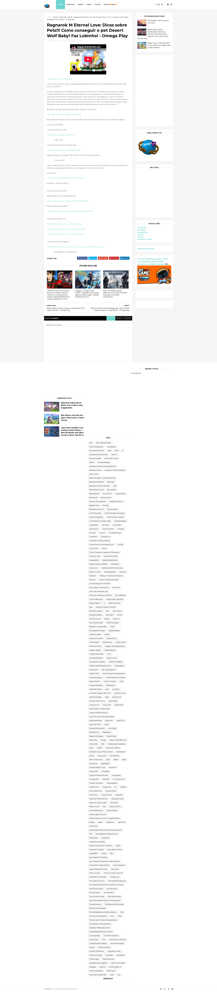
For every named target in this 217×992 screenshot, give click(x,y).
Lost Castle (112, 728)
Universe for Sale (114, 951)
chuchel (92, 533)
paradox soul (94, 787)
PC (116, 787)
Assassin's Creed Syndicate (115, 470)
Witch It (102, 967)
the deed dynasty (96, 889)
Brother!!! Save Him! (96, 509)
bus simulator (112, 509)
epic (107, 611)
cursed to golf (94, 556)
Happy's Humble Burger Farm (100, 666)
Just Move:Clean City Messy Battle (101, 716)
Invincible (115, 689)
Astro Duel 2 (93, 474)
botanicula (93, 497)
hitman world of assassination (114, 673)
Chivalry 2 (120, 529)
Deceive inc (93, 568)
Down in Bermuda (96, 599)
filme (112, 626)
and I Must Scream (111, 458)
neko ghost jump (95, 759)
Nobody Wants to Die (97, 767)
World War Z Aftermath (97, 975)
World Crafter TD (115, 967)
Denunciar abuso (145, 248)
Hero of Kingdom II (109, 670)
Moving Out (102, 756)
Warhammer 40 (108, 959)
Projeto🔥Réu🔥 (110, 4)
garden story (111, 638)
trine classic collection (117, 939)
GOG (109, 654)
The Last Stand (94, 892)
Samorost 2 (93, 826)
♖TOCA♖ (97, 4)
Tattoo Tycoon (94, 873)
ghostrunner (107, 642)
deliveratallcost (110, 572)
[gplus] (165, 989)
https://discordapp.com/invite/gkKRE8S (63, 150)
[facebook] (156, 4)
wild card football (118, 963)
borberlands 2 (120, 494)
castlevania (93, 525)
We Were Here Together (98, 963)
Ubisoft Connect (104, 947)
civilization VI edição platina (99, 540)
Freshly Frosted (95, 634)
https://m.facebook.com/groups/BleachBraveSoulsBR (70, 211)
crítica (104, 548)
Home (60, 4)
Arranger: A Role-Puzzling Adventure (102, 466)
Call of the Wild (95, 513)
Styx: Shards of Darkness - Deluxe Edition (104, 861)
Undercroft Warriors (96, 951)
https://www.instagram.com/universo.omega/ (66, 229)
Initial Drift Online (95, 689)
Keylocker (109, 720)
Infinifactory (110, 685)
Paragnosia (107, 787)
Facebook (141, 228)
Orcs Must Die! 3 (119, 779)
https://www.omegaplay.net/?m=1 (61, 135)
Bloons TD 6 (107, 494)
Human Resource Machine (115, 677)
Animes (80, 4)
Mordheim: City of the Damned (101, 752)
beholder (110, 482)
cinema (102, 533)
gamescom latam (96, 638)
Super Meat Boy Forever (98, 869)
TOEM (120, 916)
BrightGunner (94, 505)
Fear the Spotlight (96, 623)
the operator (109, 892)
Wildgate (92, 967)
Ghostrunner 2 (121, 642)
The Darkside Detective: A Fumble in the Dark (106, 885)
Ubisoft (91, 947)
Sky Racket (93, 838)
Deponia (122, 572)
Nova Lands (93, 771)
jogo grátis (107, 705)
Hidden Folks (94, 673)
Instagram (141, 230)
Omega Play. (94, 779)
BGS (115, 486)
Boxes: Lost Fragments (97, 501)
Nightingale (105, 763)
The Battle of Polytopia (97, 877)
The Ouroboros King (96, 896)
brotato (106, 505)
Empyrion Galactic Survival (106, 607)
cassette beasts (120, 521)
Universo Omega (144, 239)
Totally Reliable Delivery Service (101, 932)
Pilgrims (123, 787)
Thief (122, 912)
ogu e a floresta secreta (98, 775)
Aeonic (114, 454)
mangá (103, 740)
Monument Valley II (113, 748)
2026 (116, 450)
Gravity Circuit (112, 658)
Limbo (106, 724)
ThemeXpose (56, 989)
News (124, 759)
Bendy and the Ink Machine (99, 486)
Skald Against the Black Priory (107, 834)
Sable (100, 822)
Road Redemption (96, 810)
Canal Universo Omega (115, 517)
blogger (111, 318)
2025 (109, 450)
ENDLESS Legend (95, 611)
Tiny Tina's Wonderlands (98, 916)
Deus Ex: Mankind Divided (108, 580)
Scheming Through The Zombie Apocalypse (105, 830)
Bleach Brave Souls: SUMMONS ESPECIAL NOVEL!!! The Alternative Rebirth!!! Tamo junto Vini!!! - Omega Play (153, 34)
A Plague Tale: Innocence (98, 454)
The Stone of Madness (97, 908)
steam (103, 853)
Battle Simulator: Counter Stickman (102, 478)
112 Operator (111, 447)
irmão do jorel (119, 693)
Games (88, 4)
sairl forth (121, 822)
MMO (91, 748)
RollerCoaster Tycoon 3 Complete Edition (104, 818)
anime (91, 462)
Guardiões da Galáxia (97, 662)
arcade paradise (104, 462)
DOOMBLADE (120, 595)
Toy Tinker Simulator (111, 935)
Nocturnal (112, 767)
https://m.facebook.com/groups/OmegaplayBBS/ (68, 201)
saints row (110, 822)
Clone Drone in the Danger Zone (101, 544)
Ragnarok (119, 795)
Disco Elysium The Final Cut (99, 587)
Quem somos (106, 795)
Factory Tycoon (95, 619)
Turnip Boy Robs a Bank (98, 943)
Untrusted (109, 955)
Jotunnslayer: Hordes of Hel (99, 709)
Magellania (107, 732)
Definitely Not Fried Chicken (112, 568)
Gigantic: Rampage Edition (115, 646)
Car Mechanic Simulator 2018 (100, 521)
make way (93, 740)
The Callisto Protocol (96, 881)
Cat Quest (105, 525)
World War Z (111, 971)
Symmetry (115, 869)
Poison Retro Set (95, 791)
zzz (119, 975)
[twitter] (162, 4)
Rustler (91, 822)
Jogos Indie (119, 705)
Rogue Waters (112, 810)
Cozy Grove (93, 548)
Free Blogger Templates (69, 989)
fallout (106, 619)
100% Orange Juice (96, 447)
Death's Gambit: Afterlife (98, 564)
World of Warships (96, 971)
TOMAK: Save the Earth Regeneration (103, 920)
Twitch (140, 235)
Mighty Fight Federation (117, 744)
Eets (90, 607)
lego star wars (94, 724)
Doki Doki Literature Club (98, 591)
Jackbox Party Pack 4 (97, 701)
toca (112, 916)
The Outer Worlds (114, 896)
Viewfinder (121, 955)
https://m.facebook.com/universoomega (64, 224)
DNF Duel (116, 587)
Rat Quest (114, 803)
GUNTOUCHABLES (116, 662)
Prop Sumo (93, 795)
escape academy (95, 615)
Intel (107, 689)
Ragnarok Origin (117, 799)
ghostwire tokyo (95, 646)
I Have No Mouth (110, 681)
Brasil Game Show (116, 501)
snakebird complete (97, 842)
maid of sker (111, 736)
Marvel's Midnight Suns (118, 740)
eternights (109, 615)
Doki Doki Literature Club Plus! (100, 595)
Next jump (93, 763)
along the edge (95, 458)
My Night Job (114, 756)
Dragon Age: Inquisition (114, 599)
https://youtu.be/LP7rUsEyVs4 (59, 79)
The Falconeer (112, 889)
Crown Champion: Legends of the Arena (104, 552)
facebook (127, 318)
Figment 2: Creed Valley (98, 626)
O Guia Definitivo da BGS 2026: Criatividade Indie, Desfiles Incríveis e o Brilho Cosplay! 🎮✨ (153, 261)
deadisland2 (93, 560)
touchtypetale (94, 935)
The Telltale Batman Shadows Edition (102, 912)
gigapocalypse (94, 650)
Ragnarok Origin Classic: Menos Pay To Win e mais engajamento (72, 405)
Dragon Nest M (94, 603)
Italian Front (116, 697)
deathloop (115, 564)
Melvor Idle (93, 744)
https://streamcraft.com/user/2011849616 (64, 114)
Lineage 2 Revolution (97, 728)
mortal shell (120, 752)
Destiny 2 (92, 576)
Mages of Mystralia (96, 736)
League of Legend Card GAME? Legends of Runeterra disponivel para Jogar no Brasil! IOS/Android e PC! (87, 294)
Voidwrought (94, 959)
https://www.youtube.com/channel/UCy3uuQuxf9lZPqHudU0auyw (75, 247)
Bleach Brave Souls (96, 490)
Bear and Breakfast (96, 482)
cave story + (94, 529)
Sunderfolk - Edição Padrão (99, 865)
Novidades (70, 4)
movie (91, 756)
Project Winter (110, 791)
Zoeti (112, 975)
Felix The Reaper (113, 623)
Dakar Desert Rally (110, 556)
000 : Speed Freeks (103, 443)
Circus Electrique (115, 533)
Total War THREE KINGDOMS (99, 928)
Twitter (140, 237)
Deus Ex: (92, 580)
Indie (121, 681)
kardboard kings (95, 720)
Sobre (118, 845)
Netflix (116, 759)
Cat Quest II (117, 525)
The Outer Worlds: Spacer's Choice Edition (104, 900)
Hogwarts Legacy (95, 677)
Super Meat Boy (119, 865)
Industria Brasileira (95, 685)
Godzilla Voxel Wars (96, 654)
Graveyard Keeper (96, 658)
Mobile (70, 17)
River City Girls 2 (115, 806)
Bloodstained (94, 494)
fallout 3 (116, 619)
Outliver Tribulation (96, 783)
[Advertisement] (154, 91)
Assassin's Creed (95, 470)
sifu (90, 834)
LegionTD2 (121, 720)
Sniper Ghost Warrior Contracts (100, 845)
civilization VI (105, 536)
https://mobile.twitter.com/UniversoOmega (65, 234)
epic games (117, 611)
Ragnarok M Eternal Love (98, 799)
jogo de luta (94, 705)
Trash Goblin (93, 939)
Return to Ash (94, 806)
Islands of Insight (95, 697)
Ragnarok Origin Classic (98, 803)
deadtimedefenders (109, 560)
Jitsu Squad (113, 701)
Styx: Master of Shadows (98, 857)
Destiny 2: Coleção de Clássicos (111, 576)
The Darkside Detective (117, 881)
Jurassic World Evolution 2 (98, 713)
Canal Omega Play (59, 17)
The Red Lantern (95, 904)
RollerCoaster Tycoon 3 (97, 814)
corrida (120, 544)
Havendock (93, 670)
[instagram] (159, 4)
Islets (107, 697)
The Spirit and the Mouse (114, 904)
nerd (108, 759)
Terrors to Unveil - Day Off (113, 873)
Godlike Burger (109, 650)
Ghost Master (94, 642)
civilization (93, 536)
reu (104, 806)
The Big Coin (114, 877)
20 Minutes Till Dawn (96, 450)
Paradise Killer (112, 783)
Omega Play (142, 232)
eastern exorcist (114, 603)
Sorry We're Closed (114, 849)
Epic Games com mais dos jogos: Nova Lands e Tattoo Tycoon (72, 417)
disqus (118, 318)
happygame (119, 666)
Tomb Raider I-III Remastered (100, 924)
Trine (103, 939)
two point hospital (117, 943)
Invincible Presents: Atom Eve (100, 693)
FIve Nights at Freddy (97, 630)
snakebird (105, 838)
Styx (111, 853)
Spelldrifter (93, 853)
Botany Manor (106, 497)
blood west (111, 490)
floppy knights (114, 630)
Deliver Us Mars (95, 572)
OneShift (106, 779)
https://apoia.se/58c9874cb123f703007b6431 (66, 178)
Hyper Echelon (94, 681)
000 (90, 443)
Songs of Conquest (96, 849)
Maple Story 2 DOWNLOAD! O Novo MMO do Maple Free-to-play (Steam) (159, 45)
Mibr (102, 744)
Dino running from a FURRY (99, 583)
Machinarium (94, 732)
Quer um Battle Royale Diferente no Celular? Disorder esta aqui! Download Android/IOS (115, 294)
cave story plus (108, 529)
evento (119, 615)
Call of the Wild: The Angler (115, 513)
